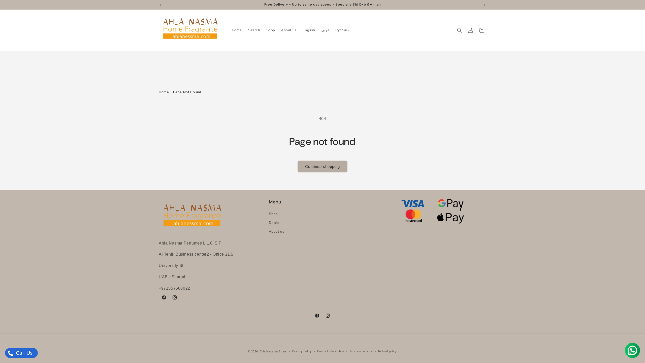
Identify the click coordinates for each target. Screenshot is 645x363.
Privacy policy (302, 351)
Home (164, 92)
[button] (459, 30)
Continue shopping (322, 166)
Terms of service (361, 351)
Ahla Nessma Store (273, 351)
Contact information (330, 351)
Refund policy (387, 351)
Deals (274, 223)
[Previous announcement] (160, 5)
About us (276, 231)
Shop (273, 214)
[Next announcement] (484, 5)
